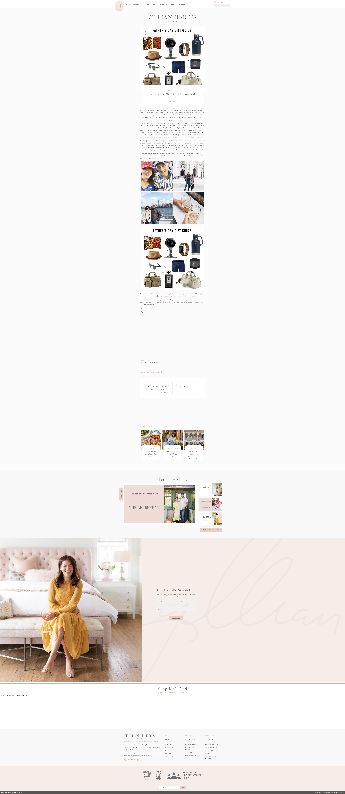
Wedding (182, 4)
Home (167, 742)
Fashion (168, 753)
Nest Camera (160, 294)
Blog (127, 4)
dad (141, 362)
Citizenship (169, 747)
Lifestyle (172, 90)
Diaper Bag (176, 296)
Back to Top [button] (338, 792)
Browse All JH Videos (211, 529)
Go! (183, 787)
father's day (147, 362)
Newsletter (164, 4)
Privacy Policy (318, 792)
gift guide (154, 362)
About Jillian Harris (211, 745)
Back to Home (209, 739)
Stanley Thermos (184, 294)
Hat (194, 294)
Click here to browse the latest (172, 692)
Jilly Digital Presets (192, 742)
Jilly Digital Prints (191, 739)
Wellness (168, 745)
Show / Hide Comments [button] (156, 372)
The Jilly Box (172, 448)
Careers (208, 759)
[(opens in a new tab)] (160, 504)
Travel (194, 448)
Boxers (154, 296)
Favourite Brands (191, 755)
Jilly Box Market (190, 752)
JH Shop (136, 4)
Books (172, 4)
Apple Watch (172, 294)
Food (167, 750)
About (154, 4)
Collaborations (190, 745)
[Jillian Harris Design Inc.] (172, 17)
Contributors (170, 756)
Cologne (186, 296)
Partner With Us (210, 756)
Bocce (194, 296)
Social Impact (209, 750)
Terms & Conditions (328, 792)
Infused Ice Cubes (148, 294)
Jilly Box (147, 6)
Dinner (151, 448)
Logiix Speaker (165, 296)
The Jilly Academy (211, 747)
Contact (208, 753)
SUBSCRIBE (176, 618)
